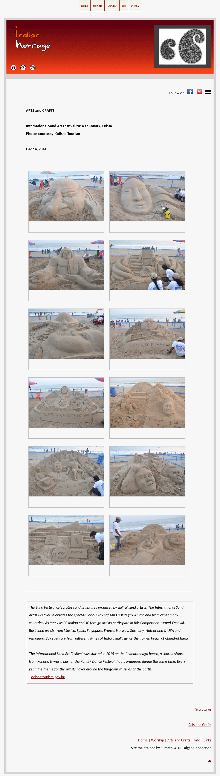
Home (143, 740)
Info (197, 740)
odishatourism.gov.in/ (48, 677)
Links (207, 740)
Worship (157, 740)
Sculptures (203, 710)
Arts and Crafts (199, 725)
